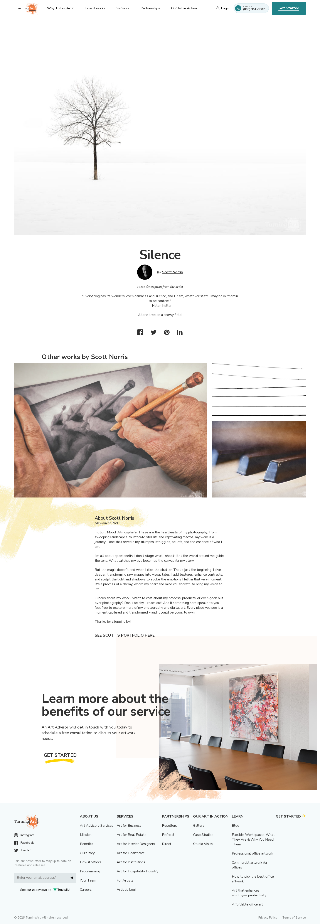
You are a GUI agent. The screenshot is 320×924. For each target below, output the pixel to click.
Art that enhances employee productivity (249, 893)
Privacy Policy (267, 918)
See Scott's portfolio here (125, 635)
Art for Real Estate (132, 834)
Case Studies (203, 834)
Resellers (169, 825)
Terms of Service (294, 918)
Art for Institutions (131, 862)
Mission (85, 834)
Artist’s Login (127, 889)
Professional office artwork (252, 853)
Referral (168, 834)
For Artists (125, 880)
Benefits (86, 843)
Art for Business (129, 825)
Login (225, 8)
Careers (86, 889)
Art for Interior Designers (136, 843)
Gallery (198, 825)
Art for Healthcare (131, 853)
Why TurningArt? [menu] (60, 8)
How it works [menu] (95, 8)
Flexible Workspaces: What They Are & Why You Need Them (253, 839)
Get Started (288, 8)
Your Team (88, 880)
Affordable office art (247, 904)
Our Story (87, 853)
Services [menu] (122, 8)
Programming (90, 871)
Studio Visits (203, 843)
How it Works (90, 862)
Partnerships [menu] (150, 8)
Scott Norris (172, 272)
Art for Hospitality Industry (137, 871)
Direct (166, 843)
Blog (235, 825)
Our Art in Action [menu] (184, 8)
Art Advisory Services (96, 825)
